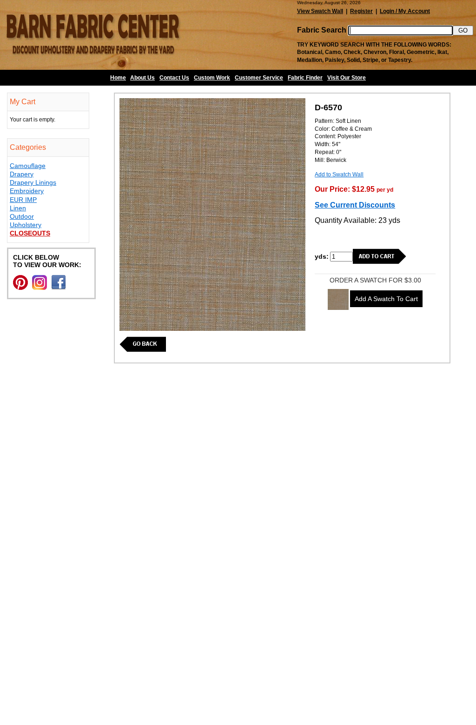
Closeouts (30, 233)
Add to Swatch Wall (339, 174)
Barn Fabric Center (93, 35)
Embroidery (27, 191)
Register (361, 11)
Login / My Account (405, 11)
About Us (142, 77)
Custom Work (212, 77)
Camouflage (28, 165)
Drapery (21, 174)
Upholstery (25, 224)
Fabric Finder (305, 77)
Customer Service (259, 77)
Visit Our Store (346, 77)
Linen (18, 208)
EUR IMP (23, 199)
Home (118, 77)
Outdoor (22, 216)
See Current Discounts (355, 205)
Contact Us (174, 77)
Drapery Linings (33, 182)
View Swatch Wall (320, 11)
